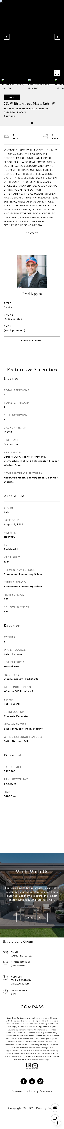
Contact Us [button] (32, 917)
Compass (37, 1021)
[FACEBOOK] (24, 1081)
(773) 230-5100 (13, 318)
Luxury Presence (40, 1091)
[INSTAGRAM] (32, 1081)
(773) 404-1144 (18, 965)
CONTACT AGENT (32, 340)
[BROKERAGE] (40, 1081)
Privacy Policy (46, 1108)
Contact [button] (32, 233)
